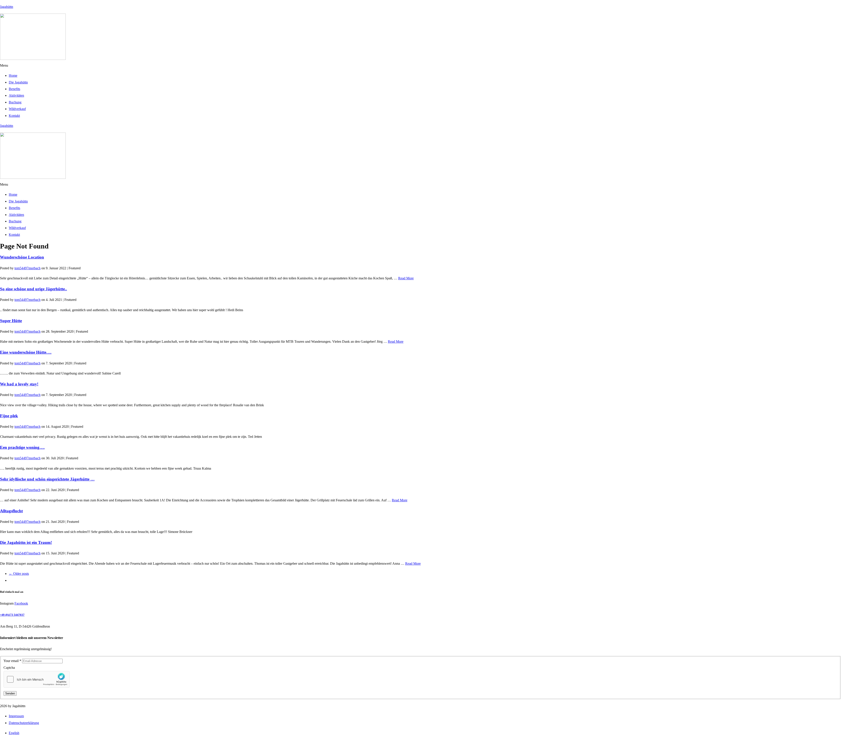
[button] (420, 65)
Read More (406, 278)
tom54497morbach (27, 268)
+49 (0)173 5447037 (12, 614)
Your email (12, 661)
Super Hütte (11, 320)
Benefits (14, 89)
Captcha (9, 667)
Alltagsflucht (11, 511)
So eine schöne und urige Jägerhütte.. (33, 289)
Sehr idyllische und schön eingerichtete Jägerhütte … (47, 479)
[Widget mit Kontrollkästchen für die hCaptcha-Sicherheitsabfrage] (37, 679)
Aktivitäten (16, 95)
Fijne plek (9, 415)
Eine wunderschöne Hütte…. (25, 352)
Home (13, 75)
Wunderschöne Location (22, 257)
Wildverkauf (17, 109)
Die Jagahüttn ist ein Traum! (26, 542)
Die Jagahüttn (18, 82)
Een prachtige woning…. (22, 447)
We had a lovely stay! (19, 384)
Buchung (15, 102)
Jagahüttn (6, 7)
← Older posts (19, 573)
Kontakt (14, 115)
